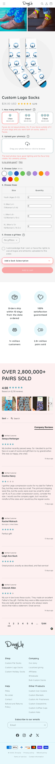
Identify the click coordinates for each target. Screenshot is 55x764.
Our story (33, 663)
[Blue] (10, 173)
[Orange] (41, 173)
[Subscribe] (44, 725)
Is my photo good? (9, 162)
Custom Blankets (36, 695)
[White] (4, 173)
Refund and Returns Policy (14, 705)
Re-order (9, 695)
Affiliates (33, 672)
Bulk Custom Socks (37, 680)
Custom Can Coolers (38, 691)
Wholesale (33, 676)
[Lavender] (35, 173)
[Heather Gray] (28, 173)
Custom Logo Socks (14, 667)
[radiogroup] (27, 118)
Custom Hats (34, 712)
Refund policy (42, 753)
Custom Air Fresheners (39, 699)
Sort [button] (4, 418)
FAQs (7, 691)
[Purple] (4, 179)
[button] (4, 4)
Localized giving (36, 667)
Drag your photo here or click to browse (27, 149)
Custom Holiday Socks (15, 672)
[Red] (10, 179)
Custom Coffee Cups (38, 708)
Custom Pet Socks (13, 663)
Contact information (36, 757)
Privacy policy (29, 753)
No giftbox (9, 240)
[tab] (43, 428)
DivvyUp (18, 753)
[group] (27, 388)
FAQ (21, 162)
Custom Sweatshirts (37, 704)
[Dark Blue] (16, 173)
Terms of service (20, 757)
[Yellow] (16, 179)
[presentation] (27, 146)
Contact (8, 699)
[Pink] (47, 173)
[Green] (22, 173)
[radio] (10, 118)
